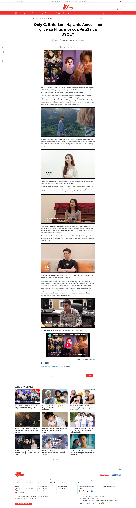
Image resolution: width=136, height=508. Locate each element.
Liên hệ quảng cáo (42, 486)
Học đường (44, 13)
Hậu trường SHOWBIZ (68, 13)
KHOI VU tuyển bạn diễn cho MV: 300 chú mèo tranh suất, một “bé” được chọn (54, 430)
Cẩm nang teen (101, 480)
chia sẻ (60, 47)
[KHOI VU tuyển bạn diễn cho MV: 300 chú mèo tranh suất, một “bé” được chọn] (55, 419)
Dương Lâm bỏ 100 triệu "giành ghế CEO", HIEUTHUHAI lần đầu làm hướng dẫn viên (82, 430)
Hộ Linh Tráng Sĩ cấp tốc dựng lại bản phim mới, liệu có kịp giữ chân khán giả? (26, 430)
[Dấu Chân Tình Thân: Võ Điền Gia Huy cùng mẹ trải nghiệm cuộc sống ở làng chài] (82, 396)
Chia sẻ (3, 52)
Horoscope (113, 13)
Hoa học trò (20, 473)
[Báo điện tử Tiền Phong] (104, 475)
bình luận (75, 47)
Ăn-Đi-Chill (80, 13)
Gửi (89, 375)
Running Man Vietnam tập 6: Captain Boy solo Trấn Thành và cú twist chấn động (54, 407)
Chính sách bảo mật (109, 486)
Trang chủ (16, 13)
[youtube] (120, 1)
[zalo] (93, 490)
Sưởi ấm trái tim (78, 480)
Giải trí (37, 13)
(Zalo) (47, 488)
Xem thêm (120, 13)
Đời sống (22, 13)
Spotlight (105, 13)
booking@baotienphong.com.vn (46, 490)
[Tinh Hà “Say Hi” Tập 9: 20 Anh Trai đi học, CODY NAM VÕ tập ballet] (27, 396)
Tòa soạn (17, 486)
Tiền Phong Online (57, 1)
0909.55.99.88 (42, 488)
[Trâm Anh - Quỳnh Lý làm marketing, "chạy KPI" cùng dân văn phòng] (27, 441)
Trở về (3, 65)
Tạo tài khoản (54, 366)
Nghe (3, 47)
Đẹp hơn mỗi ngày (55, 13)
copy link (68, 47)
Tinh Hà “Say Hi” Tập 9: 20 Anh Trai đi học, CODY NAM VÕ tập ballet (26, 407)
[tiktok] (88, 491)
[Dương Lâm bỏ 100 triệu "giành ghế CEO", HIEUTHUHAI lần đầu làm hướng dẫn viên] (82, 419)
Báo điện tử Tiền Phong (68, 7)
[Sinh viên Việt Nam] (116, 475)
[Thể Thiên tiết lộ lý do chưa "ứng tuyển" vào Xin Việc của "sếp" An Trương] (55, 441)
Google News (101, 18)
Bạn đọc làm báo (24, 503)
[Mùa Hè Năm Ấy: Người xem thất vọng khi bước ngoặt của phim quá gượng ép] (82, 441)
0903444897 (63, 488)
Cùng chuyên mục (24, 387)
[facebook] (118, 1)
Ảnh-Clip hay (88, 13)
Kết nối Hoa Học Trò (55, 482)
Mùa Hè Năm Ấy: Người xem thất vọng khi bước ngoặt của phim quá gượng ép (82, 452)
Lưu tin (3, 56)
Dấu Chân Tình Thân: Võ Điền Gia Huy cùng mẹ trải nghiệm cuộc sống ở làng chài (82, 407)
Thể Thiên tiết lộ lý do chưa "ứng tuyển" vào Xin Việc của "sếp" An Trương (53, 452)
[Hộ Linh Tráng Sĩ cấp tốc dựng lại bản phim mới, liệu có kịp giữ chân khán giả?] (27, 419)
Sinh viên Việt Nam (84, 1)
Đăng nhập (44, 366)
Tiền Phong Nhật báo (71, 1)
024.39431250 (20, 492)
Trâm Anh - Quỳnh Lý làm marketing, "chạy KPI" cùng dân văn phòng (27, 452)
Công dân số (29, 482)
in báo (71, 47)
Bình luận (3, 60)
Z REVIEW (97, 13)
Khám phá (30, 13)
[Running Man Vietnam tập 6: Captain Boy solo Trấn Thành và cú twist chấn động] (55, 396)
